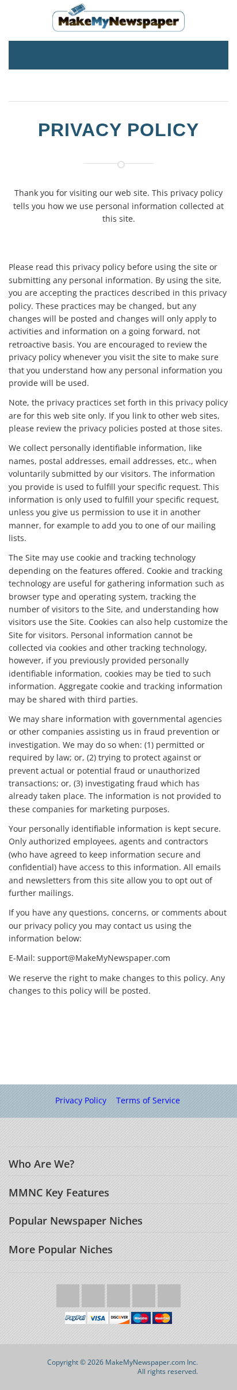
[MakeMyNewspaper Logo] (118, 17)
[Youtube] (119, 1292)
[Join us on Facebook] (94, 1292)
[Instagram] (145, 1292)
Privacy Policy (80, 1100)
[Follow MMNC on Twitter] (69, 1292)
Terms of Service (148, 1100)
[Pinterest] (169, 1292)
